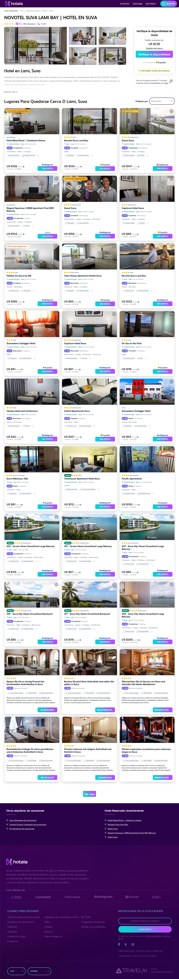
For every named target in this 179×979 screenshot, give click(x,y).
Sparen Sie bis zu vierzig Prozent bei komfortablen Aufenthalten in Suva (25, 683)
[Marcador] (13, 30)
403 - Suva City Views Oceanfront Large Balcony (143, 615)
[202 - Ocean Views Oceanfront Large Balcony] (31, 527)
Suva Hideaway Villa (17, 478)
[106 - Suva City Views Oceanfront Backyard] (31, 594)
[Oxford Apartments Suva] (89, 392)
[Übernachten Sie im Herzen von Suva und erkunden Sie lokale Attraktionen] (147, 662)
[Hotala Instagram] (132, 945)
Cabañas (12, 926)
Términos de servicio (143, 951)
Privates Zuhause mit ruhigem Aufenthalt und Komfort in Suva (87, 750)
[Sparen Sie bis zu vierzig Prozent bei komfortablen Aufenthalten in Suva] (31, 662)
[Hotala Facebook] (119, 945)
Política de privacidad (126, 951)
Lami (51, 10)
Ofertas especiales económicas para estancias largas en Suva (146, 750)
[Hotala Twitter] (125, 945)
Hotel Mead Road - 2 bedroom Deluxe (26, 140)
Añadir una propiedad (93, 926)
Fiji (21, 10)
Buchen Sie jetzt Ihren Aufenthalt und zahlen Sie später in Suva (89, 683)
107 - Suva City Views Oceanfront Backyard (87, 614)
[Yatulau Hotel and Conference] (31, 392)
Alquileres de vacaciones (20, 921)
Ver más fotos (13, 61)
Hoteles (48, 926)
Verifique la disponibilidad (154, 54)
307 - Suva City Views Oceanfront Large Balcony (143, 547)
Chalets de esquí (16, 936)
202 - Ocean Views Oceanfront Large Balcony (31, 546)
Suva (44, 10)
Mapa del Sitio (158, 951)
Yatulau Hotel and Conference (22, 411)
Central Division (32, 10)
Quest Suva (128, 140)
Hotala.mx (128, 956)
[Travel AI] (131, 970)
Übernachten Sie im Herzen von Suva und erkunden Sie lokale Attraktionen (143, 683)
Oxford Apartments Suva (77, 411)
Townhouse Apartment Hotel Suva (82, 478)
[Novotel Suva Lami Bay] (89, 121)
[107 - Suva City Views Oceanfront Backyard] (89, 594)
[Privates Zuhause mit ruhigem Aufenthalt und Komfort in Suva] (89, 730)
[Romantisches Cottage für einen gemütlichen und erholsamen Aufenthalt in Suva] (31, 730)
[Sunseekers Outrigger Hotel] (31, 324)
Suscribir (145, 929)
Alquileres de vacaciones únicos (61, 917)
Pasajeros (12, 941)
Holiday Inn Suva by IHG (19, 275)
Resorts (48, 931)
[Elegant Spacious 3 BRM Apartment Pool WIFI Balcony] (31, 189)
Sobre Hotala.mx (53, 936)
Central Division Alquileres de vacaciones (27, 824)
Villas (47, 921)
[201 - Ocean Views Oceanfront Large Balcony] (89, 527)
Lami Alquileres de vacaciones (22, 820)
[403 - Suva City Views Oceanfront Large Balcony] (147, 594)
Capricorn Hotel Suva (133, 208)
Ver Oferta (47, 168)
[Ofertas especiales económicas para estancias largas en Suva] (147, 730)
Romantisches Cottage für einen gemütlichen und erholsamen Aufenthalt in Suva (30, 750)
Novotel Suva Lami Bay (76, 140)
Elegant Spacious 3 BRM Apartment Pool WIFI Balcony (30, 209)
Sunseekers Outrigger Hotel (21, 343)
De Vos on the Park (131, 343)
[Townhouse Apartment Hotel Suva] (89, 459)
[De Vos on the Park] (147, 324)
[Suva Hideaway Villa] (31, 459)
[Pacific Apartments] (147, 459)
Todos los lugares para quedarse (25, 917)
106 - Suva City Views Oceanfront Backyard (29, 614)
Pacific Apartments (132, 478)
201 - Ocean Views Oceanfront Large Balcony (88, 546)
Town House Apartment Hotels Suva (83, 275)
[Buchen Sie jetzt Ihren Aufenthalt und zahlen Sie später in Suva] (89, 662)
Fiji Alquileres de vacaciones (21, 828)
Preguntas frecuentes (93, 921)
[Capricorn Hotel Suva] (147, 189)
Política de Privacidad (153, 936)
